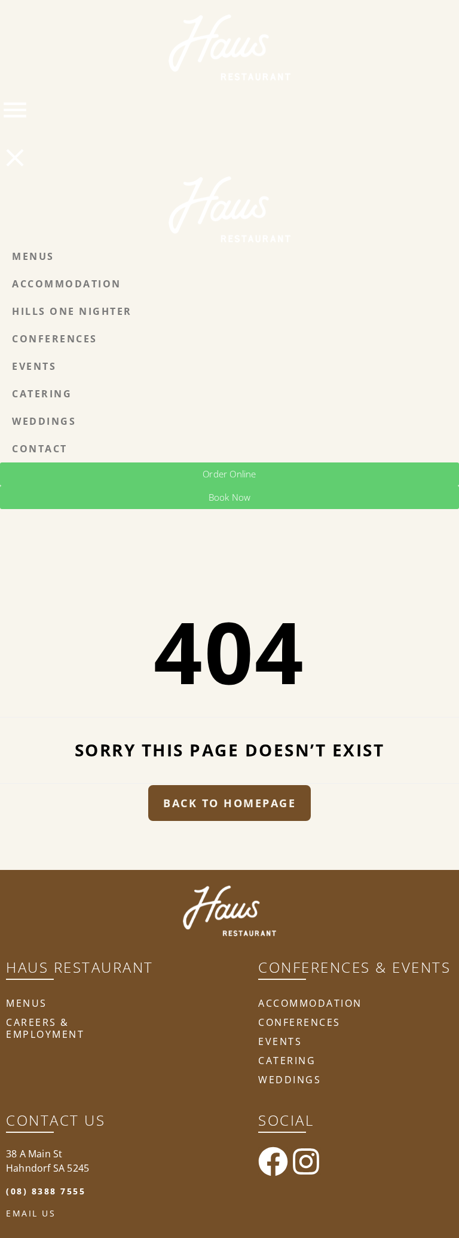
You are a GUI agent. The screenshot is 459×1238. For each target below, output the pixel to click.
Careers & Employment (45, 1028)
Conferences (299, 1022)
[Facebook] (273, 1161)
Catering (287, 1060)
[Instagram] (306, 1161)
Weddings (289, 1079)
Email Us (31, 1213)
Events (280, 1041)
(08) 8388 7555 (45, 1191)
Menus (26, 1003)
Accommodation (310, 1003)
